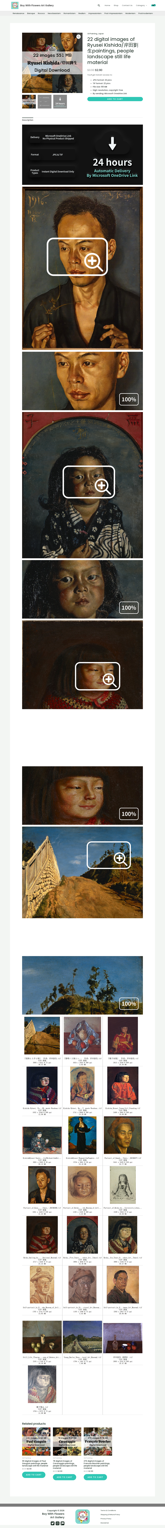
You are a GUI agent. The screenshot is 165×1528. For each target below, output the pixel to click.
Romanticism (69, 13)
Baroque (31, 13)
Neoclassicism (54, 13)
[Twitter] (52, 1523)
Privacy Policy (106, 1519)
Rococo (41, 13)
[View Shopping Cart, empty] (153, 5)
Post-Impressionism (113, 13)
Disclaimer (105, 1523)
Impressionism (95, 13)
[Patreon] (62, 1523)
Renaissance (18, 13)
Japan (101, 33)
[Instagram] (57, 1523)
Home (107, 5)
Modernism (130, 13)
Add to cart (115, 99)
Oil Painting (92, 33)
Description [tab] (27, 120)
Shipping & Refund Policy (110, 1514)
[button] (98, 5)
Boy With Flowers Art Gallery (37, 5)
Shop (116, 5)
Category (140, 5)
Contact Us (127, 5)
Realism (82, 13)
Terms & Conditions (108, 1510)
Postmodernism (145, 13)
